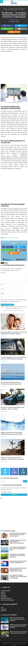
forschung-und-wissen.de (10, 237)
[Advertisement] (14, 68)
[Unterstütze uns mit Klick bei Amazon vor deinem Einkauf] (20, 259)
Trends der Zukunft (5, 590)
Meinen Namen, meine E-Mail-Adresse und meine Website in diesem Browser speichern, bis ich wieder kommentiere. (14, 300)
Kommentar (3, 272)
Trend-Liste (3, 609)
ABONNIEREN (14, 494)
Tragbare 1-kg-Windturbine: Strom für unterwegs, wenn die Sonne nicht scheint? (12, 458)
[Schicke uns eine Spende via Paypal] (7, 259)
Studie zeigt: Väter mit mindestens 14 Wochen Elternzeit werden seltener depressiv (14, 332)
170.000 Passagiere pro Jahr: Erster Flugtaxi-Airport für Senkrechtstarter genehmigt (13, 358)
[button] (7, 25)
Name (2, 284)
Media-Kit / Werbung (6, 598)
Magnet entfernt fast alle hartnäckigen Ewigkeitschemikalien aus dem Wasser (12, 433)
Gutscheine (3, 610)
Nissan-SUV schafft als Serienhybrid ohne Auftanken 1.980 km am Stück (12, 408)
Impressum (3, 595)
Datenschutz (4, 597)
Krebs (5, 262)
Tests (2, 607)
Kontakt (3, 592)
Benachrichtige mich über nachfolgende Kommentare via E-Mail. (14, 306)
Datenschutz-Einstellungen (7, 600)
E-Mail (2, 288)
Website (2, 293)
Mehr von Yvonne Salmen (13, 308)
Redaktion (3, 593)
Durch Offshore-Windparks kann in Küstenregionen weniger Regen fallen (11, 383)
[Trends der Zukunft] (14, 2)
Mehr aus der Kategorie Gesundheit (13, 310)
